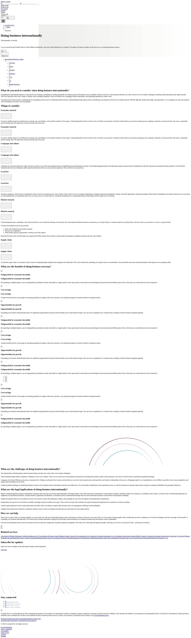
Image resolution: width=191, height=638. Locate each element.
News (31, 619)
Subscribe (4, 550)
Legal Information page (101, 615)
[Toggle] (6, 116)
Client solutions (20, 619)
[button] (20, 3)
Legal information (6, 627)
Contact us (33, 620)
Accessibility (5, 631)
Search (4, 15)
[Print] (3, 51)
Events (7, 620)
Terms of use (5, 633)
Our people (4, 9)
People (3, 619)
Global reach (26, 620)
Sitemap (3, 636)
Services (12, 619)
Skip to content (5, 1)
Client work (37, 619)
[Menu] (3, 21)
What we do (4, 7)
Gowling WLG (9, 25)
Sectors (7, 619)
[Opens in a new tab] (11, 601)
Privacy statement (6, 629)
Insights (3, 10)
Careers (11, 620)
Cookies (3, 634)
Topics (3, 12)
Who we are (4, 5)
